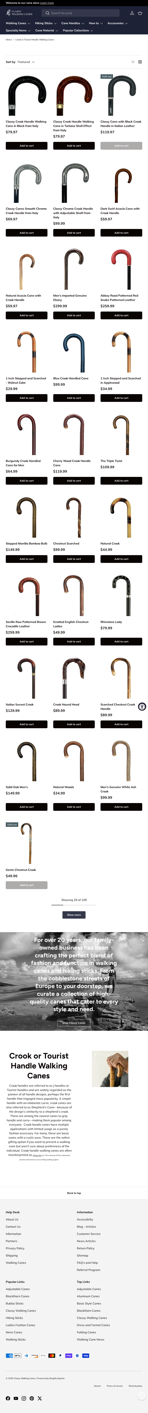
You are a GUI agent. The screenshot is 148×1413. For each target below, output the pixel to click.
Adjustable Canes (18, 1289)
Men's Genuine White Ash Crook (118, 789)
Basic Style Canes (89, 1303)
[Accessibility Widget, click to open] (142, 706)
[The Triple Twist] (121, 434)
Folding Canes (86, 1332)
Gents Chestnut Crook (21, 870)
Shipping (12, 1255)
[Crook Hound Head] (74, 678)
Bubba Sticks (14, 1303)
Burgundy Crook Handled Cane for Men (23, 463)
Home (9, 40)
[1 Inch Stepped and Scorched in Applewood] (121, 351)
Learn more (47, 3)
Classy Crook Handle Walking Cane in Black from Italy (26, 124)
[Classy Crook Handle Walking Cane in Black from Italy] (26, 95)
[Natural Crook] (121, 517)
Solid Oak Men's (17, 787)
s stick (39, 1155)
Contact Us (13, 1226)
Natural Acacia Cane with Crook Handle (23, 298)
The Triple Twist (111, 461)
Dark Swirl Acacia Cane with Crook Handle (120, 211)
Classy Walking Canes (21, 1310)
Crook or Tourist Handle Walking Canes (34, 40)
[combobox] (80, 13)
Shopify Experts (57, 1378)
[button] (140, 13)
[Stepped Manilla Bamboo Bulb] (26, 517)
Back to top (74, 1193)
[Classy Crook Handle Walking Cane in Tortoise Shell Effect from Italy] (74, 95)
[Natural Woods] (74, 760)
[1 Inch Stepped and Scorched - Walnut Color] (26, 351)
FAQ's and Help (87, 1262)
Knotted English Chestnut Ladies (70, 624)
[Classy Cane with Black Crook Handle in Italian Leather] (121, 95)
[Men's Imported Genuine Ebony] (74, 269)
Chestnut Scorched (66, 543)
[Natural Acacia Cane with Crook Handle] (26, 269)
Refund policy (135, 1386)
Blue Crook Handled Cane (70, 378)
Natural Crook (110, 543)
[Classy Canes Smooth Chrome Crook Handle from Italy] (26, 182)
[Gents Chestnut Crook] (26, 843)
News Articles (86, 1241)
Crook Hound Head (66, 704)
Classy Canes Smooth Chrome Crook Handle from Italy (26, 211)
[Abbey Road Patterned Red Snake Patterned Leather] (121, 269)
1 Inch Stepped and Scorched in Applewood (121, 380)
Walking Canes (16, 1262)
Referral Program (88, 1270)
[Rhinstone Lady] (121, 595)
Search (97, 1386)
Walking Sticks (16, 1339)
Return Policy (86, 1248)
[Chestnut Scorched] (74, 517)
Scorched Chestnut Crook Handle (118, 707)
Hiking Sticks (14, 1318)
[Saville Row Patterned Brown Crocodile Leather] (26, 595)
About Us (12, 1219)
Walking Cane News (90, 1339)
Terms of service (115, 1386)
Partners (11, 1241)
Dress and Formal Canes (93, 1325)
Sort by (11, 62)
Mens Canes (14, 1332)
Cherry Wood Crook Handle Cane (72, 463)
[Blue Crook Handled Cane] (74, 351)
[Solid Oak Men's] (26, 760)
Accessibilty (85, 1219)
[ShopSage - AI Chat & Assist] (142, 1395)
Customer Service (89, 1234)
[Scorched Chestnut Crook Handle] (121, 678)
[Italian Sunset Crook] (26, 678)
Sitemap (82, 1255)
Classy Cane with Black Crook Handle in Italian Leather (121, 124)
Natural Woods (63, 787)
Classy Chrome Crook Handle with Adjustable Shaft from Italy (73, 213)
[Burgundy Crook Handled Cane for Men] (26, 434)
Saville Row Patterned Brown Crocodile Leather (26, 624)
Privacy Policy (15, 1248)
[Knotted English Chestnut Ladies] (74, 595)
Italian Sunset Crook (20, 704)
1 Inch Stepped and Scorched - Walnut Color (26, 380)
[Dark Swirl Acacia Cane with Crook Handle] (121, 182)
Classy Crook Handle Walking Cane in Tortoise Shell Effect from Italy (73, 126)
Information (13, 1234)
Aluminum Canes (88, 1296)
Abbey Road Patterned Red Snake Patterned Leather (119, 298)
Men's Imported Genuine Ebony (70, 298)
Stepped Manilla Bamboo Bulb (26, 543)
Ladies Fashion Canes (20, 1325)
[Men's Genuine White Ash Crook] (121, 760)
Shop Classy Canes (74, 1022)
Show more (74, 914)
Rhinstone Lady (111, 622)
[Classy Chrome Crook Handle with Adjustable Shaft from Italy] (74, 182)
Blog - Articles (86, 1226)
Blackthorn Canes (17, 1296)
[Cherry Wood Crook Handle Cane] (74, 434)
